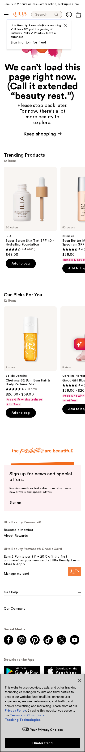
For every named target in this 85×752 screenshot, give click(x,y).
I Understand (42, 743)
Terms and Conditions (27, 715)
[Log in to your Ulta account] (69, 14)
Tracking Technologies (22, 719)
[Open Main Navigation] (6, 14)
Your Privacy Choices (46, 729)
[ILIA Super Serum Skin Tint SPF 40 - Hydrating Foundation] (30, 212)
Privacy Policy (15, 710)
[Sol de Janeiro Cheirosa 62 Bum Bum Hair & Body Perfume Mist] (30, 356)
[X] (65, 25)
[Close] (79, 680)
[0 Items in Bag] (78, 14)
